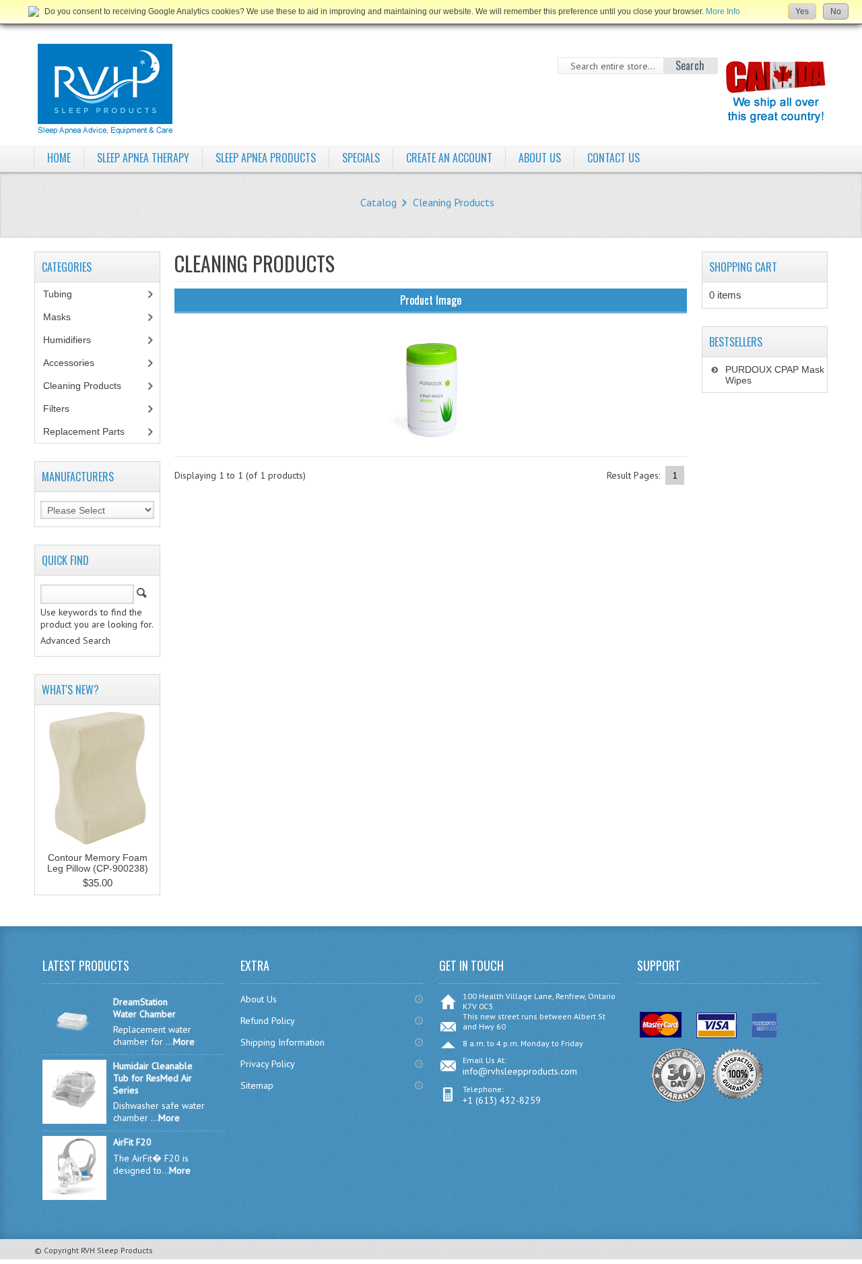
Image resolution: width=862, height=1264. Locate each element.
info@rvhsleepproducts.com (520, 1071)
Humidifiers (74, 339)
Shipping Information (282, 1042)
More (184, 1041)
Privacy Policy (267, 1064)
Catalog (378, 202)
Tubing (65, 294)
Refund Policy (267, 1021)
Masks (64, 316)
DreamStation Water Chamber (144, 1008)
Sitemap (256, 1085)
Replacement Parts (91, 431)
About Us (258, 999)
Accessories (76, 362)
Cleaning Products (453, 202)
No (835, 11)
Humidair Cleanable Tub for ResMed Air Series (153, 1078)
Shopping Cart (743, 267)
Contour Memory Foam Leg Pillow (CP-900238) (97, 863)
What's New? (70, 690)
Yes (802, 11)
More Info (723, 11)
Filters (56, 408)
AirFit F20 (132, 1142)
